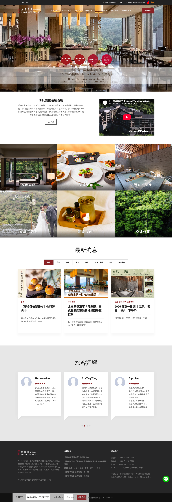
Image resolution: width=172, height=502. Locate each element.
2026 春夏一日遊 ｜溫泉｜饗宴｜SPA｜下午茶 (82, 468)
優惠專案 (130, 302)
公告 (22, 302)
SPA (124, 302)
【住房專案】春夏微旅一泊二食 (76, 476)
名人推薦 (51, 122)
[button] (82, 426)
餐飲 (73, 302)
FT (114, 498)
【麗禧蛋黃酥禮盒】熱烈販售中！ (77, 457)
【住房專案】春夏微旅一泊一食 (76, 472)
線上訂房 (148, 10)
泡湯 (116, 302)
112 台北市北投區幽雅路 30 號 (131, 468)
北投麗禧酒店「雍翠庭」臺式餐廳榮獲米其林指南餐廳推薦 (85, 310)
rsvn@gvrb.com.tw (126, 464)
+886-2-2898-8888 (126, 458)
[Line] (166, 479)
